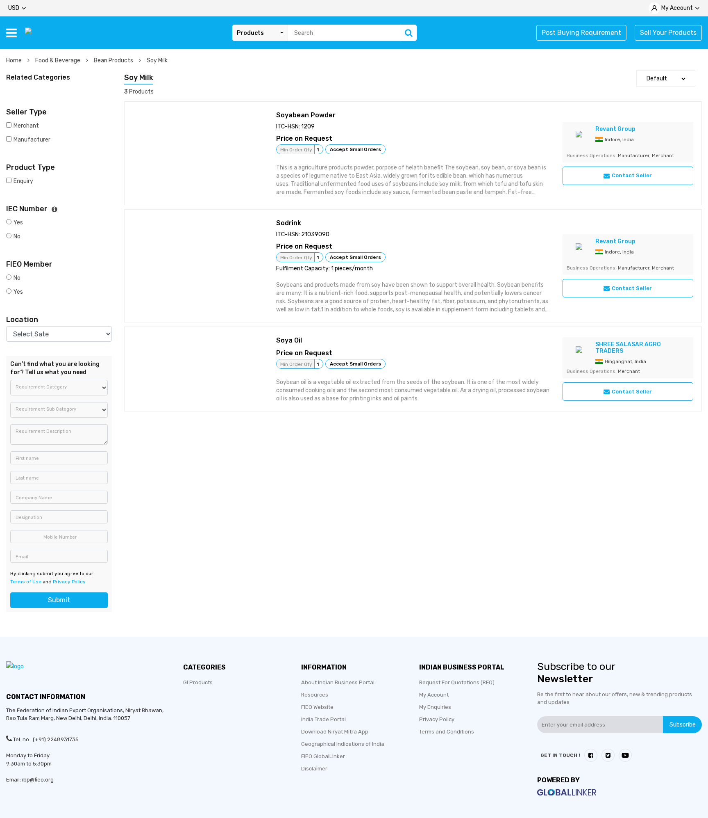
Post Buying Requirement (581, 33)
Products (250, 33)
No (17, 236)
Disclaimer (314, 768)
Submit (59, 600)
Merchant (26, 125)
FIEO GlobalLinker (323, 756)
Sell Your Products (668, 33)
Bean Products (114, 60)
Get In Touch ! (560, 755)
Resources (314, 695)
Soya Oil (289, 340)
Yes (18, 222)
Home (14, 60)
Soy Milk (157, 60)
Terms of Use (25, 582)
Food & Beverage (58, 60)
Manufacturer (32, 139)
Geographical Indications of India (342, 744)
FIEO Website (317, 707)
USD (13, 8)
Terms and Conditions (446, 732)
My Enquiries (435, 707)
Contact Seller (632, 175)
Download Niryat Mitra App (334, 732)
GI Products (198, 682)
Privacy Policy (69, 582)
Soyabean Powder (306, 115)
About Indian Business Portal (337, 682)
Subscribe (682, 724)
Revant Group (615, 129)
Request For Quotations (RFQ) (457, 682)
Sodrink (288, 223)
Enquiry (23, 181)
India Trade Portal (323, 719)
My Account (434, 695)
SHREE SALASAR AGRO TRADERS (628, 347)
